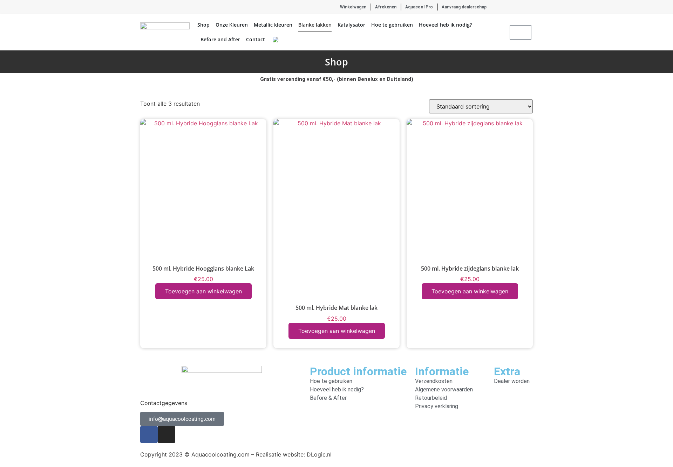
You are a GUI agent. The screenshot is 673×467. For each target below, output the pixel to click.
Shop (203, 24)
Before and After (220, 39)
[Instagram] (154, 7)
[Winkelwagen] (520, 32)
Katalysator (351, 24)
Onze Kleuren (232, 24)
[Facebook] (143, 7)
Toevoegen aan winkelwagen (203, 291)
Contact (255, 39)
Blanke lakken (315, 24)
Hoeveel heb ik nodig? (445, 24)
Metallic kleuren (273, 24)
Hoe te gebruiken (392, 24)
